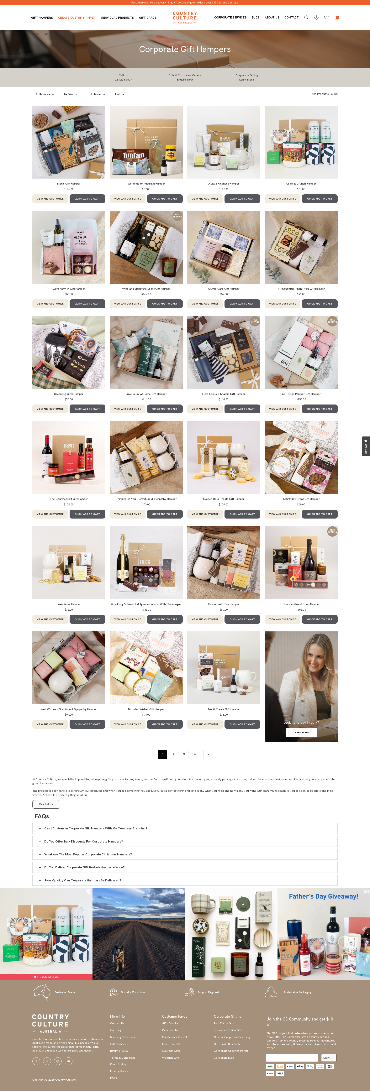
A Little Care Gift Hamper (224, 288)
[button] (306, 17)
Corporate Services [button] (230, 17)
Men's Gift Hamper (69, 183)
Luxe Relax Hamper (69, 604)
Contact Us (117, 1023)
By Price (69, 94)
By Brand (96, 94)
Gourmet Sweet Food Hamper (301, 604)
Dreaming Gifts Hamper (68, 394)
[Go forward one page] (208, 754)
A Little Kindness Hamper (223, 183)
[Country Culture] (185, 17)
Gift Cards (147, 17)
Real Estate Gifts (224, 1023)
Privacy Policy (119, 1071)
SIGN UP (328, 1057)
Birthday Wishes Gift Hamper (146, 709)
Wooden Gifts (171, 1057)
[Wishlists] (326, 17)
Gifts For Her (170, 1023)
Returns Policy (119, 1050)
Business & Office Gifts (228, 1030)
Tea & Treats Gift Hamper (224, 709)
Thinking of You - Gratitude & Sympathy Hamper (146, 499)
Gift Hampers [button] (42, 17)
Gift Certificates (120, 1044)
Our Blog (116, 1030)
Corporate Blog (224, 1057)
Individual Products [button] (117, 17)
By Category (43, 94)
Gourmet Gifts (171, 1050)
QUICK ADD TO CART (87, 198)
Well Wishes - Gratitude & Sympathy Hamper (69, 709)
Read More (46, 804)
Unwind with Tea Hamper (223, 604)
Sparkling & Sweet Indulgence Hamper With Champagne (146, 604)
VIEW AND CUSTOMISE (50, 198)
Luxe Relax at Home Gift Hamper (146, 394)
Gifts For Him (170, 1030)
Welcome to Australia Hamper (146, 183)
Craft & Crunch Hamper (301, 183)
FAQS (113, 1078)
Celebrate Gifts (172, 1044)
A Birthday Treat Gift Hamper (301, 499)
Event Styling (118, 1064)
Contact (292, 17)
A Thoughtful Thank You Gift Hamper (301, 288)
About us (272, 17)
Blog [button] (255, 17)
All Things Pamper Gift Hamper (301, 394)
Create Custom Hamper (77, 17)
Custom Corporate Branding (232, 1037)
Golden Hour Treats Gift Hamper (223, 499)
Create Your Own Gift (175, 1037)
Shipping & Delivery (122, 1037)
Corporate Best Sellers (228, 1044)
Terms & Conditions (122, 1057)
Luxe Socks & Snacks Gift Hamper (223, 394)
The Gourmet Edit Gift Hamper (69, 499)
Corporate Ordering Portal (231, 1050)
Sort (118, 94)
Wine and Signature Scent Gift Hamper (146, 288)
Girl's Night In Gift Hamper (69, 288)
